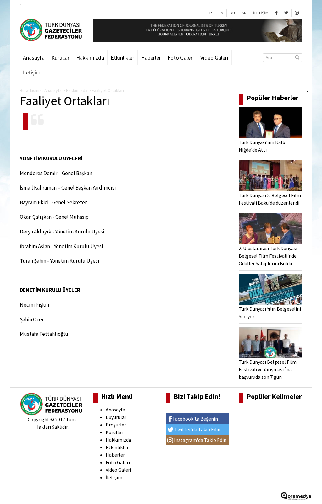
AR (244, 13)
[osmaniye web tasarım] (296, 497)
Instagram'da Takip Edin (199, 440)
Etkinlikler (122, 57)
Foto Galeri (181, 57)
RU (232, 13)
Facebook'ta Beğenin (195, 419)
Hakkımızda (90, 57)
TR (209, 13)
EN (221, 13)
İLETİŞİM (261, 13)
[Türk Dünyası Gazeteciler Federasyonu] (51, 29)
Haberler (151, 57)
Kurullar (60, 57)
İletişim (32, 72)
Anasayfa (34, 57)
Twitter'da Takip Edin (197, 429)
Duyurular (116, 417)
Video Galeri (214, 57)
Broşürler (116, 424)
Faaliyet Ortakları (108, 90)
